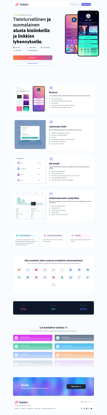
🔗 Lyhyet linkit (31, 47)
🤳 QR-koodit (17, 50)
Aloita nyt (32, 57)
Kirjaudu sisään (75, 4)
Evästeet (17, 408)
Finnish (85, 402)
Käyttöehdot (30, 408)
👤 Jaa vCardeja (45, 47)
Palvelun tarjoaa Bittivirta (48, 408)
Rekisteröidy (86, 4)
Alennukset (38, 408)
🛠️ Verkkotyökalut (32, 50)
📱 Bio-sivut (16, 47)
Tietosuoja (23, 408)
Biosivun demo (32, 63)
